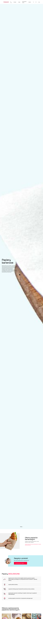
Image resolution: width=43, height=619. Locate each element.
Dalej (21, 526)
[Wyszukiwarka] (33, 2)
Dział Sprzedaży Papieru (19, 563)
